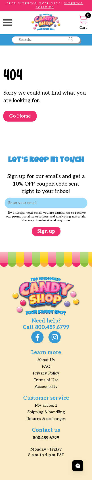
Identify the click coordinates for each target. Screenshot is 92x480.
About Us (46, 360)
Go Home (20, 116)
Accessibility (46, 386)
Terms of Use (46, 380)
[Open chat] (77, 465)
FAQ (46, 366)
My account (46, 405)
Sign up (46, 231)
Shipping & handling (46, 412)
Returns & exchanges (46, 418)
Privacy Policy (46, 373)
